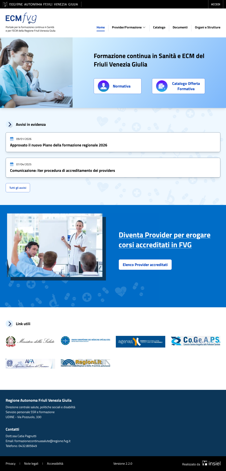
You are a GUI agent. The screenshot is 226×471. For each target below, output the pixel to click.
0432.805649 (28, 445)
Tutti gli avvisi (17, 188)
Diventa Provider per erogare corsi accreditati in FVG (164, 239)
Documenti (180, 27)
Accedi (215, 4)
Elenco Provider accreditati (145, 265)
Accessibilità (55, 463)
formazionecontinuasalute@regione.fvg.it (42, 441)
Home (101, 27)
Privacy (11, 463)
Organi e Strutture (207, 27)
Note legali (31, 463)
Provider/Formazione (127, 27)
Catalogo (159, 27)
